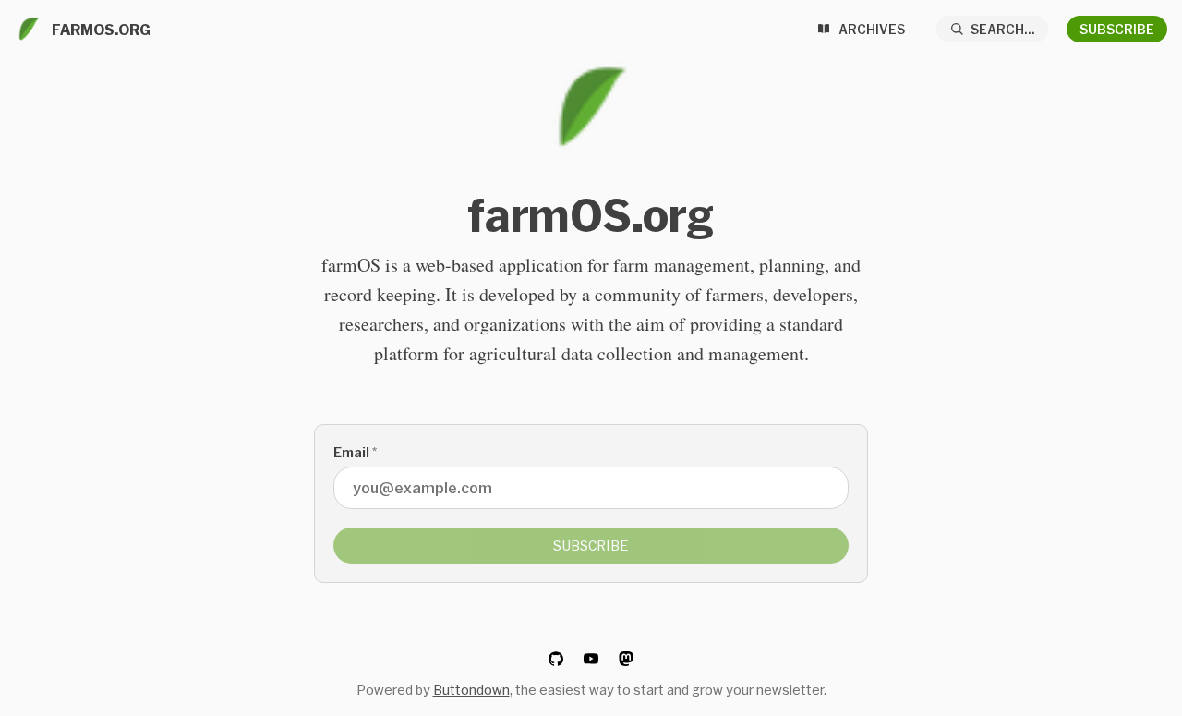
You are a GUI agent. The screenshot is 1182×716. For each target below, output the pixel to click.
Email (355, 452)
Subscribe (1116, 29)
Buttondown (471, 690)
